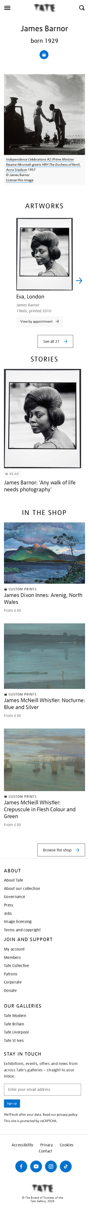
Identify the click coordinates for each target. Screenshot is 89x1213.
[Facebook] (21, 1166)
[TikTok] (66, 1166)
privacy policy (67, 1114)
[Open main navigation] (16, 8)
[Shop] (44, 54)
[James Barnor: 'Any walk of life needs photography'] (42, 418)
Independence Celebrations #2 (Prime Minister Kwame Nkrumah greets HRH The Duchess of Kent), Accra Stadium (43, 164)
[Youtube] (36, 1166)
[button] (81, 8)
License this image (19, 180)
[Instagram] (51, 1166)
